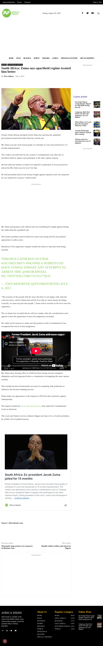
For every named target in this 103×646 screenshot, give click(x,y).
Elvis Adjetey (9, 76)
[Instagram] (7, 630)
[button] (98, 13)
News (4, 64)
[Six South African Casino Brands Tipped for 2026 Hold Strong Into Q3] (97, 104)
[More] (51, 82)
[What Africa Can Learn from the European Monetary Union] (97, 124)
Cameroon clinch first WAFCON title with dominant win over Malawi (82, 114)
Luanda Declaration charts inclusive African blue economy (83, 132)
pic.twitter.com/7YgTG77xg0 (25, 276)
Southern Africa (15, 64)
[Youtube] (92, 13)
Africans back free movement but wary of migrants (83, 141)
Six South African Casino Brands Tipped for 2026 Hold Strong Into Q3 (83, 104)
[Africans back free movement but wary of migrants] (97, 142)
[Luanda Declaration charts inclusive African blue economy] (97, 133)
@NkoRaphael (34, 271)
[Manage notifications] (5, 641)
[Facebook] (82, 13)
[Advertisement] (51, 36)
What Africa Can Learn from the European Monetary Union (83, 123)
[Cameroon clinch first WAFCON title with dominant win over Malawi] (97, 114)
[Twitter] (87, 13)
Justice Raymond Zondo (31, 406)
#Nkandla (34, 263)
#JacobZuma (11, 263)
